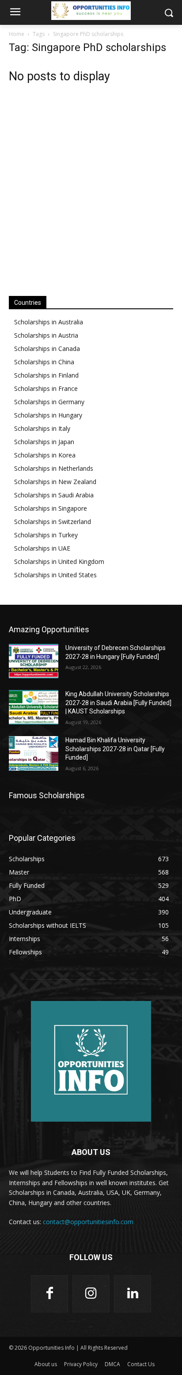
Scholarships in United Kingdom (59, 561)
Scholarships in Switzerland (52, 521)
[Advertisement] (91, 185)
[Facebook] (49, 1293)
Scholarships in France (46, 388)
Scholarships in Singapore (50, 508)
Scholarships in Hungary (48, 415)
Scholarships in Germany (49, 402)
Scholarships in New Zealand (55, 481)
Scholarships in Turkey (46, 535)
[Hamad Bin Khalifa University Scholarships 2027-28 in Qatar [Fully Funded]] (33, 753)
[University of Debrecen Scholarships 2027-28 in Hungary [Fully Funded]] (33, 661)
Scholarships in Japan (44, 441)
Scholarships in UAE (42, 548)
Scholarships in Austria (46, 335)
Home (16, 34)
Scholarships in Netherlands (53, 468)
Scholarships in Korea (45, 455)
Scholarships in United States (55, 575)
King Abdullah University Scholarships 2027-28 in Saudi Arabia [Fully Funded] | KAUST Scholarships (118, 702)
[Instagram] (91, 1293)
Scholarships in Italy (42, 428)
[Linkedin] (132, 1293)
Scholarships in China (44, 362)
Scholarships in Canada (47, 348)
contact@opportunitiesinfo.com (88, 1221)
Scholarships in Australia (48, 322)
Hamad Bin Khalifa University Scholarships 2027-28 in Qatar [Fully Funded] (115, 749)
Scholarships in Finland (46, 375)
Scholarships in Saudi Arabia (54, 495)
